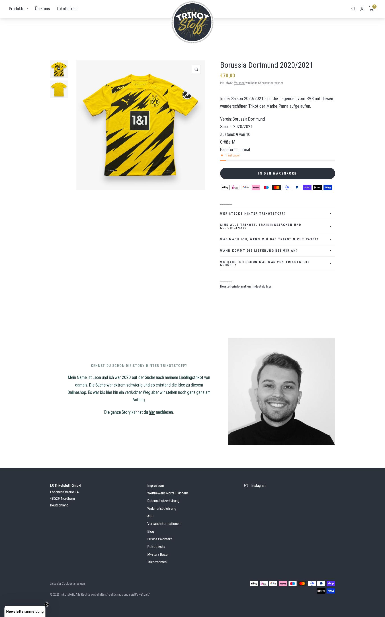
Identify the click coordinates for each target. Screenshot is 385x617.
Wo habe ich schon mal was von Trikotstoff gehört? (265, 263)
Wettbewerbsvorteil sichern (167, 493)
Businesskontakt (159, 539)
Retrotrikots (156, 546)
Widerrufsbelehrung (161, 508)
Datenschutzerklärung (163, 500)
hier (152, 412)
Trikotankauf (67, 8)
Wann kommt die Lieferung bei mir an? (259, 250)
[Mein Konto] (362, 9)
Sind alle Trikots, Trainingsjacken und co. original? (260, 226)
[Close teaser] (47, 604)
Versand (239, 83)
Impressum (155, 485)
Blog (150, 531)
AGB (150, 516)
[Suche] (353, 9)
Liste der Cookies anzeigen (67, 584)
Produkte (16, 8)
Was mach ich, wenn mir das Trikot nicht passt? (269, 239)
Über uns (42, 8)
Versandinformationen (163, 523)
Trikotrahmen (157, 562)
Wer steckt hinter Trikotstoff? (253, 213)
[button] (24, 611)
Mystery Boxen (158, 554)
